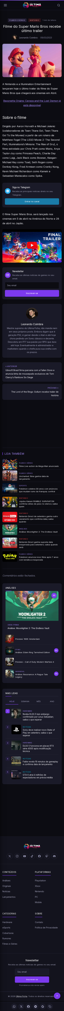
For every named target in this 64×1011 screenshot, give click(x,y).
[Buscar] (59, 5)
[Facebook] (28, 1007)
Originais (6, 886)
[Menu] (5, 5)
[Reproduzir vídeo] (32, 246)
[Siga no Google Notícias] (43, 1007)
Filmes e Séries (17, 20)
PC (36, 897)
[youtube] (25, 856)
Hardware (7, 922)
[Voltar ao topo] (57, 996)
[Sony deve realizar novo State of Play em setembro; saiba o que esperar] (16, 729)
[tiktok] (32, 856)
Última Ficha (21, 996)
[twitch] (47, 856)
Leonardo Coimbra (28, 37)
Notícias (6, 891)
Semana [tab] (25, 701)
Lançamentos (8, 897)
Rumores (6, 938)
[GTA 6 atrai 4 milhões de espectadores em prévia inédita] (16, 774)
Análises (6, 880)
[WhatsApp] (14, 1007)
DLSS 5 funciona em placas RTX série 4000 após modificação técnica (38, 749)
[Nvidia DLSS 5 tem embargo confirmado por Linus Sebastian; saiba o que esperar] (16, 713)
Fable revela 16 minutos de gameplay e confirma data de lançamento (40, 763)
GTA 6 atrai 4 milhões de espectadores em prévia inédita (38, 776)
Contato (39, 922)
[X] (21, 1007)
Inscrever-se (32, 293)
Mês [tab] (39, 701)
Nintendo (34, 20)
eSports (6, 927)
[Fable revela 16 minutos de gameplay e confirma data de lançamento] (16, 761)
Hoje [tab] (12, 701)
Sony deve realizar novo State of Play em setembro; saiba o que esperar (39, 733)
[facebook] (39, 856)
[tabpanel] (32, 744)
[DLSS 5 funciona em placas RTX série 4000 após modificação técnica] (16, 745)
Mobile (38, 902)
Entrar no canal (32, 201)
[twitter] (10, 856)
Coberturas (8, 933)
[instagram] (17, 856)
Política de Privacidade (46, 927)
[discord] (54, 856)
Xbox (37, 886)
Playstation (40, 880)
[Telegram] (36, 1007)
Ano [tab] (52, 701)
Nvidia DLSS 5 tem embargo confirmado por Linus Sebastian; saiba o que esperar (38, 717)
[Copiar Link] (50, 1007)
